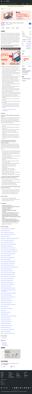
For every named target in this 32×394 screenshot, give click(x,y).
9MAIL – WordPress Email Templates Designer (8, 253)
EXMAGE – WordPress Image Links (6, 268)
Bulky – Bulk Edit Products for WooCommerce (8, 276)
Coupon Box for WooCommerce (6, 331)
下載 (30, 23)
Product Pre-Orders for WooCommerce (7, 282)
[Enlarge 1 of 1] (19, 350)
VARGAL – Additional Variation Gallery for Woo (8, 333)
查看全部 (29, 66)
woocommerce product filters (28, 48)
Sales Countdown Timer (4, 306)
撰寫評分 (23, 66)
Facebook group (5, 110)
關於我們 (2, 372)
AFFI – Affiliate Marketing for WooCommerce (8, 228)
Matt (2, 381)
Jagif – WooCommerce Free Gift (6, 259)
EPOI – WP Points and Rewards (6, 255)
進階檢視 (23, 50)
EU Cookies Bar (3, 310)
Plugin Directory (3, 3)
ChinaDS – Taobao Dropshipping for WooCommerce (9, 251)
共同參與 (25, 372)
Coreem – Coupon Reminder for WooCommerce (8, 261)
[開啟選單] (30, 1)
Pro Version (13, 109)
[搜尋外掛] (9, 9)
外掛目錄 (10, 375)
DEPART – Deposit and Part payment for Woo (8, 234)
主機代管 (2, 375)
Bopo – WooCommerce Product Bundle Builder (8, 272)
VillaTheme (8, 24)
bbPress (2, 382)
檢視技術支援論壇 (24, 74)
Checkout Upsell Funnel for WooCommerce (7, 284)
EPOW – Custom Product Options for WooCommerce (9, 249)
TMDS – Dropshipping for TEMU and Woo (7, 232)
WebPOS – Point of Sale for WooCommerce (7, 257)
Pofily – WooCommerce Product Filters (7, 270)
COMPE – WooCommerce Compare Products (8, 263)
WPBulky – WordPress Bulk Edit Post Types (7, 274)
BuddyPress (3, 384)
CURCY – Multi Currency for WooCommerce (7, 329)
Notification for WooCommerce (5, 327)
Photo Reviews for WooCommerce (6, 319)
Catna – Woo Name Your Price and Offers (7, 278)
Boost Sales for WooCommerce (6, 323)
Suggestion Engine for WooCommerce (6, 308)
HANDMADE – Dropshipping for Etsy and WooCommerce (9, 238)
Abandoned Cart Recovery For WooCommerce (8, 296)
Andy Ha (13, 366)
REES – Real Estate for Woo (5, 236)
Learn (17, 372)
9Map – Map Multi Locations (5, 230)
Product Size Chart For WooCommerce (7, 280)
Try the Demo (4, 109)
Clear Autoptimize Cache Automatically (7, 245)
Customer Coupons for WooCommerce (7, 300)
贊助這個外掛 (24, 80)
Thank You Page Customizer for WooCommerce (8, 304)
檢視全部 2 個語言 (28, 43)
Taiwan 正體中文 (5, 387)
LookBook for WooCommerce (5, 317)
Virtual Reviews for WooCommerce (6, 302)
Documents (9, 109)
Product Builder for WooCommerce (6, 321)
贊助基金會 (26, 375)
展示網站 (10, 372)
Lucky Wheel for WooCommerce (6, 312)
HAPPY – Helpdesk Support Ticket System (7, 240)
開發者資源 (18, 375)
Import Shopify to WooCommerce (6, 298)
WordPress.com (3, 379)
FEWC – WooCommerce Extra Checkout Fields (8, 247)
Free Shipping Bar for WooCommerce (6, 325)
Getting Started (4, 337)
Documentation (4, 343)
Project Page (4, 342)
